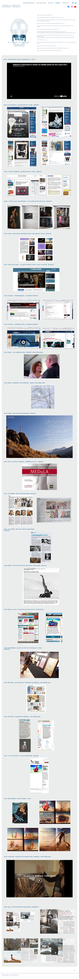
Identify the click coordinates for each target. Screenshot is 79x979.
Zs (51, 15)
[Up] (75, 970)
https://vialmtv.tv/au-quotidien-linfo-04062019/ (48, 29)
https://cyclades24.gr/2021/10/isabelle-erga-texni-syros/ (50, 17)
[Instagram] (72, 7)
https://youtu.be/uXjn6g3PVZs (44, 15)
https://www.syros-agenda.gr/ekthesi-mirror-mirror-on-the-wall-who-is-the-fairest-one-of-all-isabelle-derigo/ (56, 20)
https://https (40, 25)
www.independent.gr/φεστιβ (43, 31)
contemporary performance (11, 6)
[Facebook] (68, 7)
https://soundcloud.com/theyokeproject (46, 45)
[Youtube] (75, 7)
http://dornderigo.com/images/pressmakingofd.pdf (49, 50)
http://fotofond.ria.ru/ (42, 40)
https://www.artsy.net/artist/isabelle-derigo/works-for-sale (51, 23)
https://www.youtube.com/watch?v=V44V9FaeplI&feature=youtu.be (52, 48)
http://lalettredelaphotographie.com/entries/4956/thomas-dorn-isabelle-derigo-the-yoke (56, 43)
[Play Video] (39, 880)
